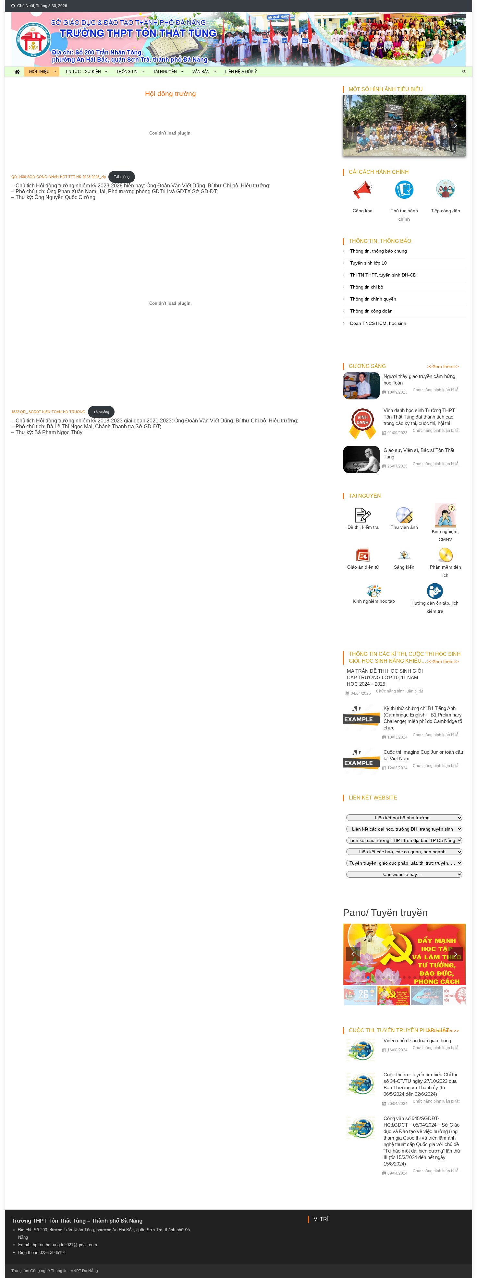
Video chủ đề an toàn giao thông (417, 1040)
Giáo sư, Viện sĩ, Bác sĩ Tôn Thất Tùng (419, 453)
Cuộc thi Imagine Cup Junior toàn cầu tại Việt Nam (423, 755)
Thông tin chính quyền (373, 299)
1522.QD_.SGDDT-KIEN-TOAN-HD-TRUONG (48, 412)
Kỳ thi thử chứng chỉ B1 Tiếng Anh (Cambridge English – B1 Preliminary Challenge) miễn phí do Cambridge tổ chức (423, 717)
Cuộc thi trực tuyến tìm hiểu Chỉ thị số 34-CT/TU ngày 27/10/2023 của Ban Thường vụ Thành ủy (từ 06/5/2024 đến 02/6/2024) (420, 1084)
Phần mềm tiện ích (445, 571)
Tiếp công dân (445, 210)
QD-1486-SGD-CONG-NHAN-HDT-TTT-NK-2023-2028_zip (58, 177)
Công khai (363, 210)
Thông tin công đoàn (371, 311)
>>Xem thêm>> (443, 366)
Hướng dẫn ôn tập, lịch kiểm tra (435, 607)
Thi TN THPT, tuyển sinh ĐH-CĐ (383, 275)
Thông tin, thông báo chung (378, 251)
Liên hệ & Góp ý (241, 71)
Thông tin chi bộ (366, 287)
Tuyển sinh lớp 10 (368, 263)
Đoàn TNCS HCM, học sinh (378, 323)
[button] (456, 125)
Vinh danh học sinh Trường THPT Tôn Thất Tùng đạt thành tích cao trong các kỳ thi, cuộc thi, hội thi (419, 417)
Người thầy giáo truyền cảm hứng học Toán (419, 379)
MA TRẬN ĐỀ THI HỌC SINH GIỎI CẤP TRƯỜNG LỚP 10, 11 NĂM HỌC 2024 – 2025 (385, 677)
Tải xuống (121, 177)
